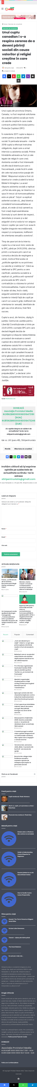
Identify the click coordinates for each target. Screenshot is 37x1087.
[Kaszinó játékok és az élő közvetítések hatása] (8, 886)
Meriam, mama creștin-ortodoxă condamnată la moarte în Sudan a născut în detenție (26, 585)
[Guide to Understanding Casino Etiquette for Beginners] (8, 866)
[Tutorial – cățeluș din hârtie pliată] (4, 942)
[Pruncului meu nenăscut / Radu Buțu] (4, 819)
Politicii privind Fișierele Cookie (17, 1037)
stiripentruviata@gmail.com (18, 479)
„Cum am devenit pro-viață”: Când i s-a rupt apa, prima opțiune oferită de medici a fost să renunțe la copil (24, 645)
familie (8, 449)
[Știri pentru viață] (9, 9)
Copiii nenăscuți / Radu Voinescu (19, 796)
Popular (17, 634)
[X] (9, 76)
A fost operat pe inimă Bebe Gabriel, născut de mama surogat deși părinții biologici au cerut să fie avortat (24, 708)
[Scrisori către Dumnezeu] (4, 933)
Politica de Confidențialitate (9, 1062)
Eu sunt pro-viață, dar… (16, 956)
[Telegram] (23, 76)
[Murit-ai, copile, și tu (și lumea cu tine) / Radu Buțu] (4, 810)
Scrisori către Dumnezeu (16, 928)
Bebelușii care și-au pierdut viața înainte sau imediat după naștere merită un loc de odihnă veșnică (24, 657)
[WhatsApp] (19, 76)
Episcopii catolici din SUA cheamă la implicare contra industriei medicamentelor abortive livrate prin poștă (24, 696)
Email (4, 537)
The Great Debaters (15, 947)
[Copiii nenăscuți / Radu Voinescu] (4, 801)
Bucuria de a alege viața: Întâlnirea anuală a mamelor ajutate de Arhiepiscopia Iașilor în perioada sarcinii (23, 760)
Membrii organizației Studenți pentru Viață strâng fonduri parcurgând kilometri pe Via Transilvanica (24, 683)
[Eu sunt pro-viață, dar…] (4, 961)
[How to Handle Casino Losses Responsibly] (8, 906)
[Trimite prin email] (33, 76)
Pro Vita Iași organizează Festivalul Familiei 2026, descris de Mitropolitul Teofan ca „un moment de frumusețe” (23, 670)
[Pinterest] (14, 76)
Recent (5, 634)
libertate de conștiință (15, 24)
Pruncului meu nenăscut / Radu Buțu (20, 815)
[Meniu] (2, 9)
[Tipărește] (19, 81)
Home (5, 24)
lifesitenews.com (10, 398)
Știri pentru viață (9, 68)
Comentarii (30, 634)
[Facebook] (4, 76)
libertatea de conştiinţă (23, 449)
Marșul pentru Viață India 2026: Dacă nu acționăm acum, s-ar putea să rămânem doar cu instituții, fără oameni (24, 722)
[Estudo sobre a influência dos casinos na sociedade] (8, 845)
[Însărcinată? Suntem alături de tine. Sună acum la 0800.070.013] (18, 391)
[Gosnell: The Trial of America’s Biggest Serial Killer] (4, 924)
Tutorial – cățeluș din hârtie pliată (19, 937)
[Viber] (28, 76)
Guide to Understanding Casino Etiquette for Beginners (25, 854)
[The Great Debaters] (4, 951)
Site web (4, 545)
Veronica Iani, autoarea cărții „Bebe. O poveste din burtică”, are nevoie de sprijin (23, 748)
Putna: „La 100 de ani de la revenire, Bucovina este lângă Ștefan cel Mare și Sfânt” (9, 583)
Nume (4, 528)
